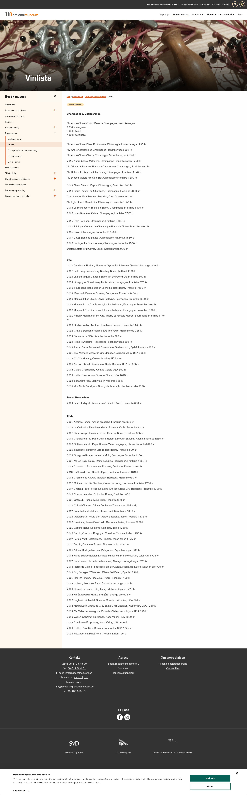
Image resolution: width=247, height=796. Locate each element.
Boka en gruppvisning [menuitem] (15, 190)
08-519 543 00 (78, 663)
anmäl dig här (81, 677)
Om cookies (173, 668)
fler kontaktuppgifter (123, 672)
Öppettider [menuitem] (10, 104)
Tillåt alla (210, 778)
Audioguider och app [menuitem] (14, 116)
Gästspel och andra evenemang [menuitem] (22, 150)
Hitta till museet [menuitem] (12, 167)
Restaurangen (75, 105)
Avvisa (210, 786)
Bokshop (225, 4)
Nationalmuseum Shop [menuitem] (15, 184)
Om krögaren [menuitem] (14, 161)
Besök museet (77, 97)
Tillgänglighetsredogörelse (172, 663)
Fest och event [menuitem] (14, 156)
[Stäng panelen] (237, 773)
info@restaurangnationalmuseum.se (74, 686)
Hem (68, 97)
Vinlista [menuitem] (11, 144)
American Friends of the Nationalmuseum (172, 752)
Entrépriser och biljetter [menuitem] (15, 110)
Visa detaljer (19, 790)
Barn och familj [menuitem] (12, 127)
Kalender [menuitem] (9, 121)
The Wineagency (123, 752)
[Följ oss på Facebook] (119, 717)
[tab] (55, 96)
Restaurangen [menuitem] (11, 133)
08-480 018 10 (76, 691)
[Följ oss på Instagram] (127, 717)
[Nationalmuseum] (24, 14)
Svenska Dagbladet (74, 752)
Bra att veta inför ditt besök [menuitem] (17, 178)
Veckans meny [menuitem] (14, 138)
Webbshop (216, 4)
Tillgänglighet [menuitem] (11, 173)
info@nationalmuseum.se (78, 672)
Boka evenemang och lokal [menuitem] (17, 196)
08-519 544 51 (77, 668)
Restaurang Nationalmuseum (95, 97)
